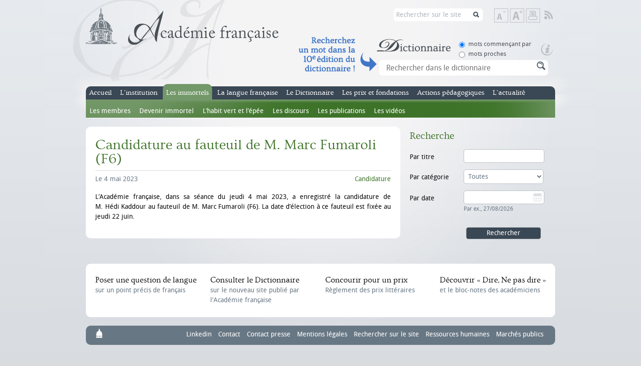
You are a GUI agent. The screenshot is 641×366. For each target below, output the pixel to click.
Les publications (341, 111)
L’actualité (509, 93)
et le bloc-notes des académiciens (493, 284)
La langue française (247, 93)
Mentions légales (322, 334)
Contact (229, 334)
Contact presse (268, 334)
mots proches (487, 53)
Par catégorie (429, 177)
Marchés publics (519, 334)
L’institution (139, 93)
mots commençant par (499, 43)
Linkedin (199, 334)
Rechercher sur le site (386, 334)
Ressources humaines (457, 334)
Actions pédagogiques (450, 93)
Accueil (100, 93)
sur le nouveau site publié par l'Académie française (254, 289)
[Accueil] (182, 26)
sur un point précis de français (146, 284)
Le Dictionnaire (310, 93)
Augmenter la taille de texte (523, 16)
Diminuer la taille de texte (507, 16)
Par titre (422, 157)
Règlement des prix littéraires (370, 284)
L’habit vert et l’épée (233, 111)
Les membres (110, 111)
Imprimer (533, 15)
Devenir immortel (166, 111)
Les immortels (187, 93)
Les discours (291, 111)
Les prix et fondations (375, 93)
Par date (422, 198)
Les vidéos (389, 111)
